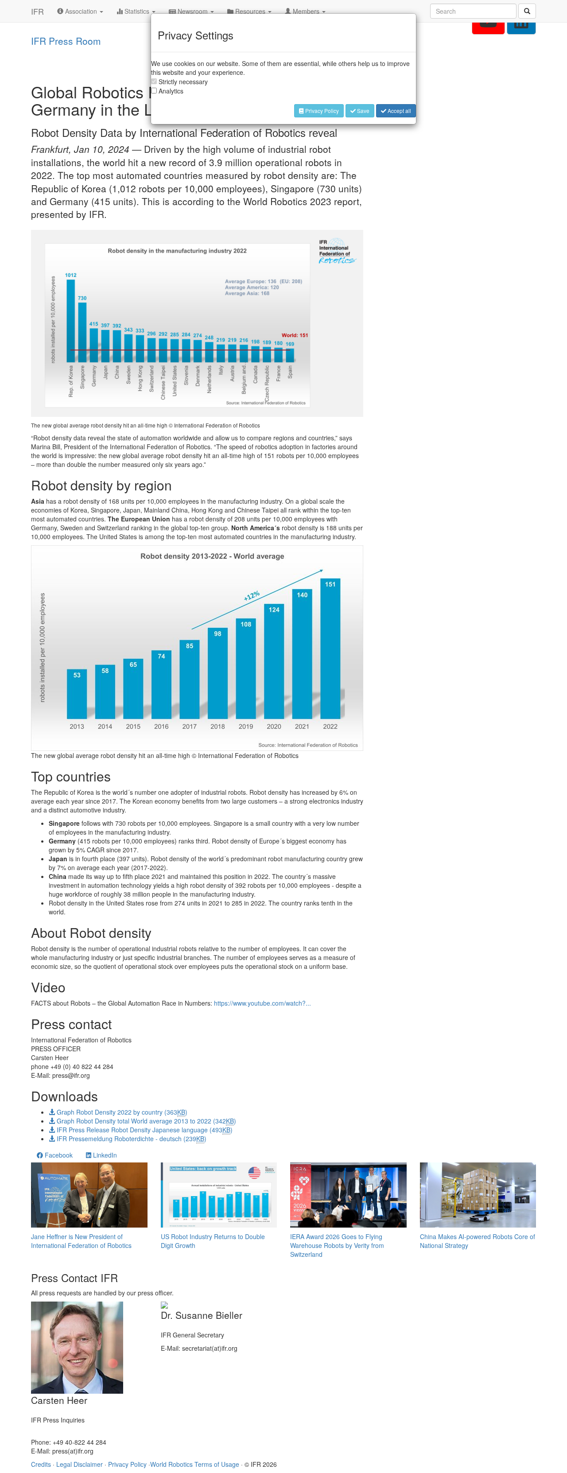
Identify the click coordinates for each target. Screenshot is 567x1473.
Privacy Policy (321, 110)
